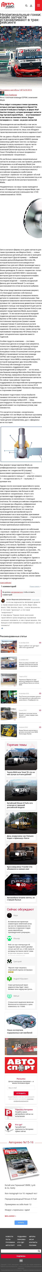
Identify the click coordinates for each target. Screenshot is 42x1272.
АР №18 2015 (26, 90)
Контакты (33, 1242)
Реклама (32, 1245)
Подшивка (21, 1236)
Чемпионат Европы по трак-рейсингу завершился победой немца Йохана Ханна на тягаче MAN (29, 682)
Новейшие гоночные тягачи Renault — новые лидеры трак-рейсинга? (28, 715)
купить (21, 1223)
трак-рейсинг (5, 583)
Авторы (32, 1236)
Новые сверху (35, 586)
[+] (2, 628)
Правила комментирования (32, 1270)
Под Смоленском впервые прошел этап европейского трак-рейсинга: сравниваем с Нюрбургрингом (30, 698)
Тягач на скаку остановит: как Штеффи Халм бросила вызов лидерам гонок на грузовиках (28, 664)
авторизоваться (17, 592)
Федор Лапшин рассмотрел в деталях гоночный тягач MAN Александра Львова (28, 732)
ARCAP (31, 1239)
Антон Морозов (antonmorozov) (18, 599)
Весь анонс (10, 1216)
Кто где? (20, 1242)
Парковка (21, 1239)
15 (9, 658)
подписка (21, 1256)
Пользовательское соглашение (11, 1270)
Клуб (19, 1245)
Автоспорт (5, 658)
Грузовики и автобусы (9, 90)
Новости (9, 1236)
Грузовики (10, 1242)
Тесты (8, 1239)
